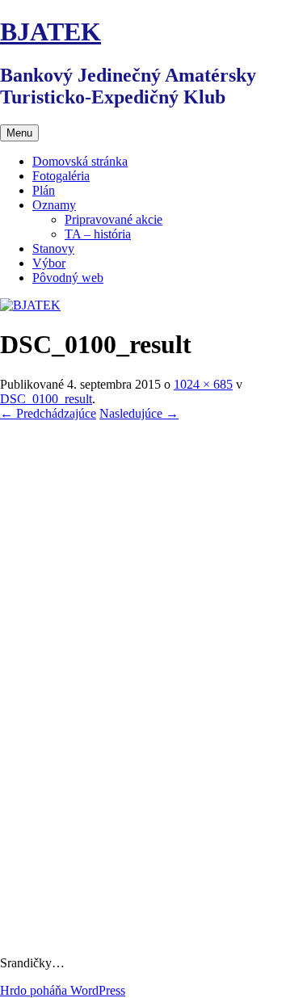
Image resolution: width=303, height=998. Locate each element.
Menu (19, 133)
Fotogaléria (61, 176)
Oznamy (54, 205)
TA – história (98, 234)
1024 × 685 (203, 384)
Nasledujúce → (139, 413)
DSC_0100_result (46, 399)
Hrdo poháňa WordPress (62, 990)
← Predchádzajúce (48, 413)
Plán (43, 190)
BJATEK (50, 31)
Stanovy (53, 248)
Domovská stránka (80, 161)
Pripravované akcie (113, 219)
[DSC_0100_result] (151, 935)
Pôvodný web (67, 277)
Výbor (48, 263)
